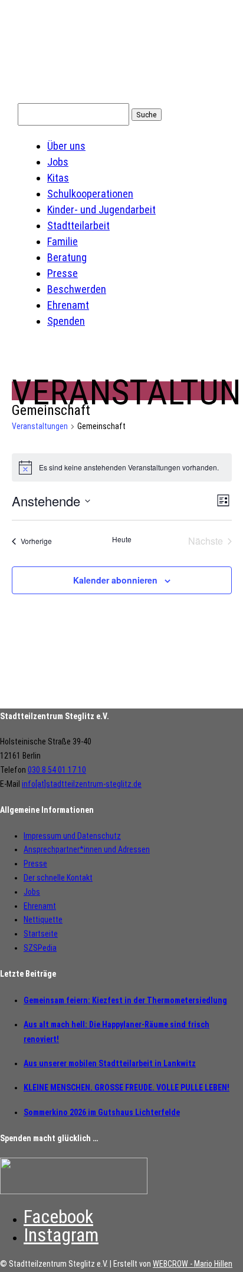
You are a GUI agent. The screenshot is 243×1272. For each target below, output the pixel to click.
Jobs (57, 162)
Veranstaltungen (40, 426)
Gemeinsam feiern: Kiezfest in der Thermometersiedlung (125, 1000)
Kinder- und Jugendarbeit (101, 209)
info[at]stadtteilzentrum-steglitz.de (82, 784)
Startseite (41, 933)
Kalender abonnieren (115, 580)
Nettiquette (43, 919)
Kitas (58, 178)
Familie (62, 241)
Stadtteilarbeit (78, 225)
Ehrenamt (68, 305)
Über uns (66, 146)
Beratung (67, 257)
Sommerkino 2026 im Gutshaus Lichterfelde (102, 1112)
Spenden (66, 321)
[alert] (122, 467)
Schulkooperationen (90, 193)
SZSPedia (40, 948)
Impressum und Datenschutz (72, 836)
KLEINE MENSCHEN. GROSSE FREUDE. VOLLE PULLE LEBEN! (126, 1087)
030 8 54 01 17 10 (57, 770)
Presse (62, 273)
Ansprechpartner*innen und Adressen (87, 849)
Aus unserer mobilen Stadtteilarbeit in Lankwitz (110, 1063)
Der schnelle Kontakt (58, 877)
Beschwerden (76, 289)
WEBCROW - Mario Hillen (192, 1263)
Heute (122, 539)
